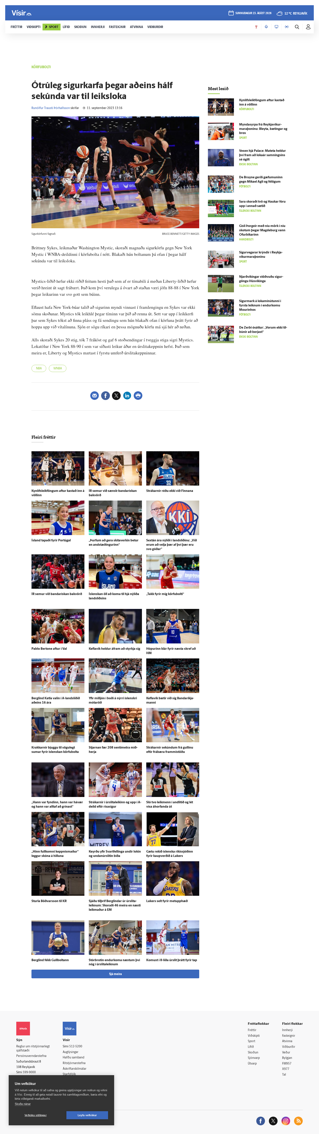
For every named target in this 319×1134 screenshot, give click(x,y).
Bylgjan (287, 1058)
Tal (284, 1074)
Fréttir (252, 1030)
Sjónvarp (254, 1058)
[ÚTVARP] (287, 26)
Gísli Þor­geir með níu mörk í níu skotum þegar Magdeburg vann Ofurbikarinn (262, 230)
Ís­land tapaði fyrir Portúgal (51, 540)
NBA (39, 368)
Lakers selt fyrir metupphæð (167, 901)
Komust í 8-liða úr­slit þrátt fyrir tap (171, 960)
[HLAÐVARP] (266, 26)
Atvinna (287, 1041)
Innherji (287, 1030)
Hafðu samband (73, 1057)
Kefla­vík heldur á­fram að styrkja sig (114, 649)
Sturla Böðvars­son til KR (49, 901)
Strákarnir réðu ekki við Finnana (169, 491)
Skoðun (253, 1052)
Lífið (251, 1047)
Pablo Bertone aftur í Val (49, 649)
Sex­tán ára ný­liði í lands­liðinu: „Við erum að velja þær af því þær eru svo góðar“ (171, 545)
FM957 (286, 1063)
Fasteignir (288, 1036)
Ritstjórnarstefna (74, 1063)
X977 (285, 1069)
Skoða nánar (23, 1104)
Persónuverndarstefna (31, 1056)
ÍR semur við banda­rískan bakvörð (56, 594)
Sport (251, 1041)
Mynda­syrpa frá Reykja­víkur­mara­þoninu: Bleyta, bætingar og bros (263, 129)
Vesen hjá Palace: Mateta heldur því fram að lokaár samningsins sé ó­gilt (262, 155)
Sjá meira (115, 974)
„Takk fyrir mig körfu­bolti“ (165, 594)
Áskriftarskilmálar (74, 1069)
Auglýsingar (70, 1052)
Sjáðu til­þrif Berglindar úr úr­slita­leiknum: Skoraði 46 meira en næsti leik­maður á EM (115, 906)
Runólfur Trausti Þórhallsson (50, 108)
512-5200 (75, 1046)
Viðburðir (288, 1047)
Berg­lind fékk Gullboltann (50, 960)
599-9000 (29, 1072)
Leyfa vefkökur (87, 1115)
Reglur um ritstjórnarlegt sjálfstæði (33, 1048)
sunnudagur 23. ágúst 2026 (253, 13)
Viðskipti (254, 1036)
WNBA (57, 368)
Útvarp (252, 1063)
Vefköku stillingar (36, 1115)
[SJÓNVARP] (276, 26)
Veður (286, 1052)
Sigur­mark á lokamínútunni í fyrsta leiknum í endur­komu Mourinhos (260, 306)
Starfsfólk (69, 1074)
